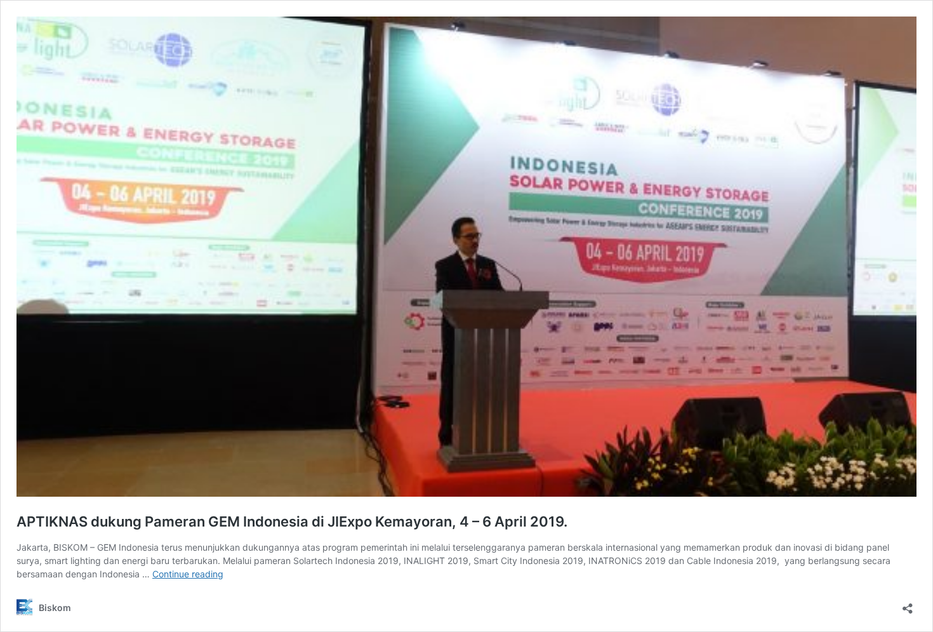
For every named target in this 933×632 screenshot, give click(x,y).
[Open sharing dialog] (907, 604)
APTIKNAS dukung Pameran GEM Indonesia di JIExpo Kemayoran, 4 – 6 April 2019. (292, 521)
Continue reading (187, 573)
